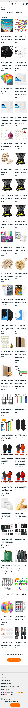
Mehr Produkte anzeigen (14, 659)
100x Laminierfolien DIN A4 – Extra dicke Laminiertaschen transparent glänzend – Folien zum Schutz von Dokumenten (21, 249)
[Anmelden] (23, 4)
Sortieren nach (10, 12)
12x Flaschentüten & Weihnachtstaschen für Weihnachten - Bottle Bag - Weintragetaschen (20, 568)
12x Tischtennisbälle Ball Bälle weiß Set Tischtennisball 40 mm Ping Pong (21, 618)
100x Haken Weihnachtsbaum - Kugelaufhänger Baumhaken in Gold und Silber (6, 146)
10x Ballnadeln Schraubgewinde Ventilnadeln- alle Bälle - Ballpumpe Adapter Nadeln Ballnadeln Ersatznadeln (7, 411)
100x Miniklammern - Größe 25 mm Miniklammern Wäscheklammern (21, 275)
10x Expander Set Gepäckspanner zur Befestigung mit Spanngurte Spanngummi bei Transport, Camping (7, 436)
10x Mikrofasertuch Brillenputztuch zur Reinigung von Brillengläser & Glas (21, 436)
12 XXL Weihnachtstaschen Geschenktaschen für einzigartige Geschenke (21, 540)
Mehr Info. (16, 701)
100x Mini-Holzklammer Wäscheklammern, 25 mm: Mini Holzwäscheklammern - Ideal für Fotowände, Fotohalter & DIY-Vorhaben (7, 276)
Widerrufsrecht (5, 689)
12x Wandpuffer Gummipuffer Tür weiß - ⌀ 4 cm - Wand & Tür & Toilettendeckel (7, 644)
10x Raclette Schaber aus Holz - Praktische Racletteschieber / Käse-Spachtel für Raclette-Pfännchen (20, 516)
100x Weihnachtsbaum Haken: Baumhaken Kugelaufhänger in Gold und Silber (7, 353)
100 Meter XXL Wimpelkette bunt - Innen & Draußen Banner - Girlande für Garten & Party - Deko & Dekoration (20, 37)
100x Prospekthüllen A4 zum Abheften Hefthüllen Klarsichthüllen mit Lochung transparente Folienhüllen (21, 302)
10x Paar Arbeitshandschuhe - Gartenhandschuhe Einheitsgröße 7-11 (7, 460)
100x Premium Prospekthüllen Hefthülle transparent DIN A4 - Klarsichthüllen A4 (7, 301)
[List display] (26, 17)
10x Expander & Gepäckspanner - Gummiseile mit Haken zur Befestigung (20, 409)
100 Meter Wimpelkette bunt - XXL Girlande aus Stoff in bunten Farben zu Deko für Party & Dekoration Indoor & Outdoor (7, 37)
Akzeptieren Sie (15, 705)
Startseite (3, 7)
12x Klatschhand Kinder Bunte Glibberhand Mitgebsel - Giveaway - (20, 595)
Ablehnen (6, 705)
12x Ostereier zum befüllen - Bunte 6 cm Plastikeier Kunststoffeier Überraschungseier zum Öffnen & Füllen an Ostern (7, 619)
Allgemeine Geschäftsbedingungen (10, 686)
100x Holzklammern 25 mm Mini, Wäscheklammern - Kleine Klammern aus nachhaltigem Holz (7, 170)
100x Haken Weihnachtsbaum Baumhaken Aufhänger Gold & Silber (20, 145)
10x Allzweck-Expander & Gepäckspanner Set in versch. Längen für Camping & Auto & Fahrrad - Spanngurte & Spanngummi (21, 383)
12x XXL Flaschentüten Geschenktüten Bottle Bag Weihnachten (21, 644)
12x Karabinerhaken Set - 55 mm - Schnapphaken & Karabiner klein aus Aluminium (7, 595)
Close (4, 4)
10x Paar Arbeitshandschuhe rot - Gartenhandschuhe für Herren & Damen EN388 (21, 488)
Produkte (9, 7)
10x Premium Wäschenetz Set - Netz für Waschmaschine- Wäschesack (6, 515)
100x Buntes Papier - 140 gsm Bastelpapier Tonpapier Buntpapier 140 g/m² (7, 90)
